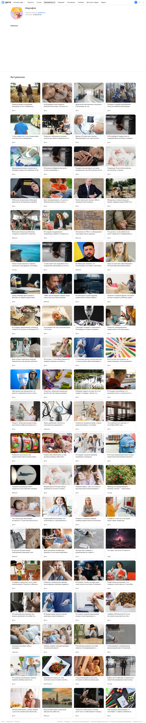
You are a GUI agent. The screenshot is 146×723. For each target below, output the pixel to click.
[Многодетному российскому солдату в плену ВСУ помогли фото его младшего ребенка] (25, 225)
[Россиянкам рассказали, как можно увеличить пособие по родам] (25, 607)
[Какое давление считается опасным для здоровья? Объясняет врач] (57, 416)
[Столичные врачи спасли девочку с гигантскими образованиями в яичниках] (89, 352)
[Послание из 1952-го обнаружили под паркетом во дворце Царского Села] (89, 225)
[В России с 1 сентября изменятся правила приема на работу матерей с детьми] (57, 352)
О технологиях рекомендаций (80, 721)
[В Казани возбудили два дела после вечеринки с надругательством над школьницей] (57, 161)
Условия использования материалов (121, 721)
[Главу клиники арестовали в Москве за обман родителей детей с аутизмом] (25, 289)
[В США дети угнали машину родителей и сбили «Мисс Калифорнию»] (89, 289)
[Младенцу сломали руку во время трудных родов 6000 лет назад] (121, 193)
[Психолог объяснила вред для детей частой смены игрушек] (57, 384)
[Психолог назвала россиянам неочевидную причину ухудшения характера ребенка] (57, 575)
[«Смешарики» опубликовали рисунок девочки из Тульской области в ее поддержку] (121, 639)
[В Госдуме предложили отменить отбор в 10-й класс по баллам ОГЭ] (25, 321)
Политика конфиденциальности (99, 721)
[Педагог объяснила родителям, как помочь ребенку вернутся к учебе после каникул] (25, 416)
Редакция (67, 721)
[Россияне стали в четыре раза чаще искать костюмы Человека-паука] (89, 575)
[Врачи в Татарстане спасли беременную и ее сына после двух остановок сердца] (89, 129)
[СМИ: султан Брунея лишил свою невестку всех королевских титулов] (57, 289)
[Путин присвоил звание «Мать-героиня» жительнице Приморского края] (89, 193)
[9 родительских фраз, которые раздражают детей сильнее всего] (89, 161)
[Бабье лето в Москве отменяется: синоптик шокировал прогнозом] (121, 671)
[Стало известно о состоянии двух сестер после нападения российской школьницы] (25, 129)
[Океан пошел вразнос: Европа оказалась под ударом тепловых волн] (25, 257)
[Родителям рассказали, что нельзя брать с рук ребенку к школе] (57, 512)
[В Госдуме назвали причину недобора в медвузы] (89, 448)
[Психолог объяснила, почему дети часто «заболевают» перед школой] (89, 703)
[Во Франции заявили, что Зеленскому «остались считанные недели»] (89, 257)
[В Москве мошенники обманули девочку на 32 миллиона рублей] (25, 193)
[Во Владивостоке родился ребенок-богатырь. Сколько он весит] (57, 98)
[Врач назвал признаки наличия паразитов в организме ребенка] (25, 352)
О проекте (60, 721)
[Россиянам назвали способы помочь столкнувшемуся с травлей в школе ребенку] (89, 639)
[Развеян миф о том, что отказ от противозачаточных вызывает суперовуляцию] (89, 480)
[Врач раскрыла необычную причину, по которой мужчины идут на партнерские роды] (57, 544)
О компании (9, 721)
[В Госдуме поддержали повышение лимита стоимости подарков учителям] (57, 225)
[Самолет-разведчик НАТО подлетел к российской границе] (25, 480)
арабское (41, 13)
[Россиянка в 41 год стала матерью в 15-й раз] (57, 321)
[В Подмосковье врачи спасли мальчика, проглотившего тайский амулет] (57, 607)
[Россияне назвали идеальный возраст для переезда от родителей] (89, 607)
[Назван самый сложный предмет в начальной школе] (57, 639)
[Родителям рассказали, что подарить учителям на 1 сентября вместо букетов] (121, 575)
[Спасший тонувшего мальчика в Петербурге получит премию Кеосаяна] (89, 321)
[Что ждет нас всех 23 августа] (121, 544)
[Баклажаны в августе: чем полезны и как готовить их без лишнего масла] (57, 671)
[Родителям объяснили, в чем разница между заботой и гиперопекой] (57, 448)
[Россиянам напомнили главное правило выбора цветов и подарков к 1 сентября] (25, 671)
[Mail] (3, 2)
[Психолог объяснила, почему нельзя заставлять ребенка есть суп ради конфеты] (57, 129)
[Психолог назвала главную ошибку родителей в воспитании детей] (89, 512)
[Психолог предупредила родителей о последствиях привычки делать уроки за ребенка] (121, 321)
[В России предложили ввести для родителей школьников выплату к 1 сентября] (121, 448)
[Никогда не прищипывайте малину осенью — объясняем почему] (121, 480)
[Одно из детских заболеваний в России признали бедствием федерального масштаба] (121, 257)
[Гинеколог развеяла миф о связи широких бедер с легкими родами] (89, 416)
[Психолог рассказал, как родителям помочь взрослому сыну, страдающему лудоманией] (25, 448)
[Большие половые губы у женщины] (25, 639)
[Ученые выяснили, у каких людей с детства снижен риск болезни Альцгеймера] (25, 703)
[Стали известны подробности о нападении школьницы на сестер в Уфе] (57, 257)
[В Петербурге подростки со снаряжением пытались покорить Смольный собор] (121, 129)
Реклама (16, 721)
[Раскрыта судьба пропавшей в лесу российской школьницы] (121, 98)
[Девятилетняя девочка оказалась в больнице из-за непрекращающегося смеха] (89, 98)
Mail (3, 721)
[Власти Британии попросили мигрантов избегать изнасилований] (57, 703)
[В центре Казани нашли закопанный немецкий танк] (25, 544)
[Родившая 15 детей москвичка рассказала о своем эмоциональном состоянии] (121, 161)
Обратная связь (137, 721)
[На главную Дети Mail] (7, 2)
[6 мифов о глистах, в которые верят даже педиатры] (121, 512)
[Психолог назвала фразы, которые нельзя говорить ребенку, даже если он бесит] (121, 289)
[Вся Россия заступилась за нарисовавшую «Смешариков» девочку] (121, 352)
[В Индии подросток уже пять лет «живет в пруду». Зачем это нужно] (89, 384)
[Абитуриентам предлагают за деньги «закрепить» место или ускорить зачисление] (25, 384)
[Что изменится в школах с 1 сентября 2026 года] (121, 416)
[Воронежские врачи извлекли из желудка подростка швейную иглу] (25, 161)
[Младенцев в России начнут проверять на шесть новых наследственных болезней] (57, 480)
